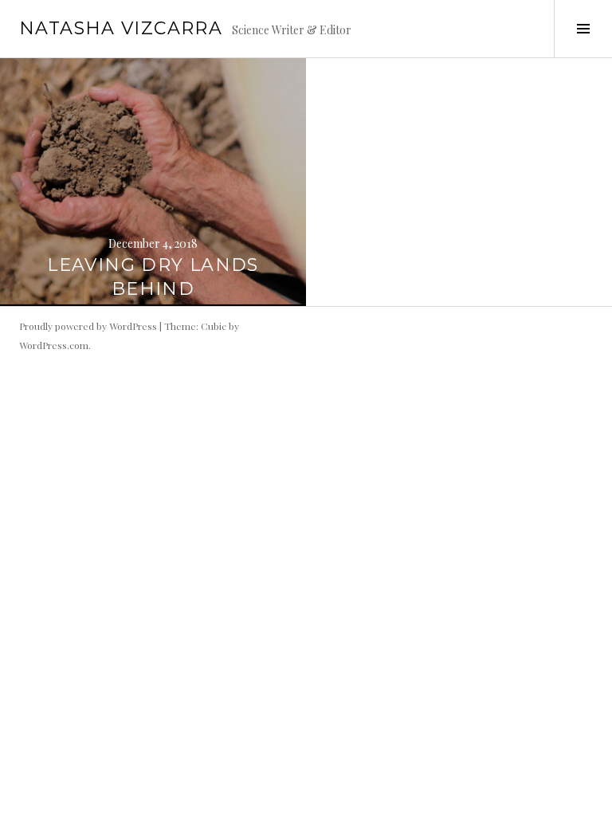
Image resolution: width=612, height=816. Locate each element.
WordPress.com (53, 345)
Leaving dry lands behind (152, 277)
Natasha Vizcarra (120, 28)
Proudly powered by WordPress (88, 326)
